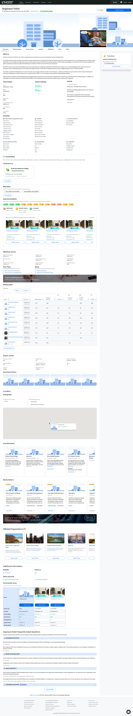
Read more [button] (8, 466)
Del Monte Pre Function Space (15, 337)
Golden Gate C (11, 317)
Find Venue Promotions (29, 704)
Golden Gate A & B (12, 322)
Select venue (119, 10)
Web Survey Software (50, 708)
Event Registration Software (51, 702)
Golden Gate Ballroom (13, 302)
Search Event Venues (28, 702)
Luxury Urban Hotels (32, 545)
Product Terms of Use (93, 702)
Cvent (2, 5)
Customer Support (71, 704)
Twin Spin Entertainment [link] (35, 493)
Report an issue (34, 695)
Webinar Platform (49, 709)
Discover (43, 2)
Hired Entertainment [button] (31, 505)
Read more (69, 102)
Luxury (49, 2)
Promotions (28, 2)
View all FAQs (50, 689)
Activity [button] (7, 505)
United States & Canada (54, 545)
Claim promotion (116, 66)
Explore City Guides (28, 706)
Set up (17, 290)
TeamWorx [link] (72, 493)
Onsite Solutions (27, 708)
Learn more (82, 160)
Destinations (36, 2)
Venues (21, 2)
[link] (14, 487)
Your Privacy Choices (71, 706)
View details (7, 181)
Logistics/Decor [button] (40, 505)
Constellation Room (13, 332)
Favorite (101, 10)
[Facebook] (35, 573)
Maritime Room (11, 342)
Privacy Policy (91, 700)
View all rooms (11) (8, 348)
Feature (26, 290)
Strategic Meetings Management (52, 706)
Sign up (125, 2)
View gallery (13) (127, 44)
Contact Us (69, 702)
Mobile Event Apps (49, 704)
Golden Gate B (11, 312)
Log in (129, 2)
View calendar (7, 195)
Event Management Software (51, 700)
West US (70, 545)
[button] (40, 30)
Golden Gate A (11, 307)
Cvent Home (69, 700)
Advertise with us (92, 706)
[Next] (94, 459)
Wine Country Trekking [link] (13, 493)
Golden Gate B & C (12, 327)
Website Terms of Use (93, 704)
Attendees (5, 288)
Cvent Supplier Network (29, 700)
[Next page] (92, 230)
